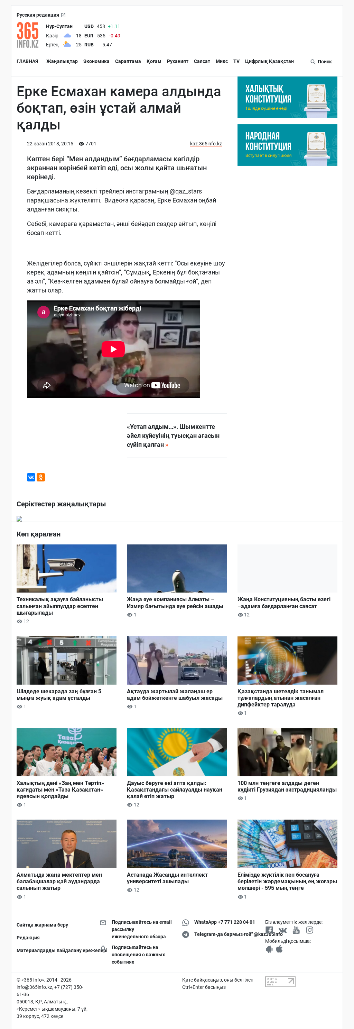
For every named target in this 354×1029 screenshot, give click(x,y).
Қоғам (154, 61)
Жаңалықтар (62, 61)
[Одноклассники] (41, 477)
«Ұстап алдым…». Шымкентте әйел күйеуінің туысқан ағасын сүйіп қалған (173, 435)
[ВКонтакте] (31, 477)
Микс (222, 61)
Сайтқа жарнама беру (42, 925)
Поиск (324, 61)
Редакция (28, 937)
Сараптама (128, 61)
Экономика (96, 61)
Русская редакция (38, 15)
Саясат (202, 61)
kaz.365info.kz (206, 143)
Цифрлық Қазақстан (269, 61)
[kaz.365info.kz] (30, 35)
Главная (27, 61)
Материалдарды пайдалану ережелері (53, 950)
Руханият (177, 61)
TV (236, 61)
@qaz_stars (186, 191)
